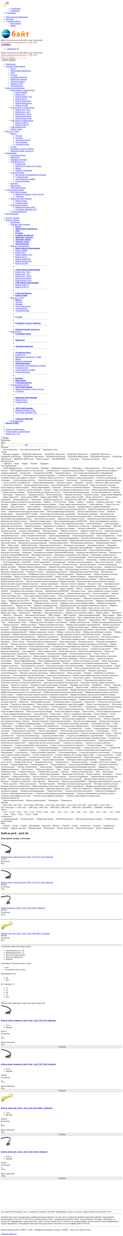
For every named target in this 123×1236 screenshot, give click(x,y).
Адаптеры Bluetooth (19, 212)
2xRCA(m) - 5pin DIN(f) (81, 807)
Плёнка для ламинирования (58, 675)
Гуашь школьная (96, 504)
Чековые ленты (17, 84)
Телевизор (7, 760)
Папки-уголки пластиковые (20, 668)
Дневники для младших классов (71, 519)
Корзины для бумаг (66, 574)
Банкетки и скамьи (64, 483)
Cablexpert (7, 464)
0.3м (25, 812)
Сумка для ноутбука (105, 755)
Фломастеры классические (73, 774)
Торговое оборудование (15, 66)
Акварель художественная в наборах (102, 471)
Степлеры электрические (23, 748)
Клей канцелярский (11, 562)
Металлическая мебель (54, 610)
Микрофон (37, 613)
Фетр (98, 772)
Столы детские (21, 752)
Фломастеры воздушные (49, 774)
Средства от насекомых (73, 743)
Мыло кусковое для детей (44, 617)
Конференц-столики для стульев (42, 574)
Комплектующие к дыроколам (104, 569)
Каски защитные (29, 557)
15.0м (5, 814)
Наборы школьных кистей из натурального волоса (33, 634)
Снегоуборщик (102, 731)
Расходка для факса (41, 707)
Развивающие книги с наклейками (67, 702)
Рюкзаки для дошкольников (85, 721)
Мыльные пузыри (26, 620)
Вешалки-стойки (91, 495)
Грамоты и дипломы (105, 502)
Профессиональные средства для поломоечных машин (93, 695)
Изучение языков (60, 540)
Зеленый (96, 826)
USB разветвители (18, 127)
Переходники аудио (23, 118)
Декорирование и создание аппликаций (94, 507)
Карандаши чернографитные (81, 548)
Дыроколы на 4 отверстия (78, 526)
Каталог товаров (8, 60)
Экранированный (10, 819)
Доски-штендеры (112, 524)
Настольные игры (91, 637)
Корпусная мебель (78, 577)
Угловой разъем (111, 819)
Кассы (13, 68)
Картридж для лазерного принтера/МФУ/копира (54, 552)
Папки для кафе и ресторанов (74, 656)
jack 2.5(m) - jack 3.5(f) (12, 805)
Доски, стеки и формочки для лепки (69, 524)
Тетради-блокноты (58, 764)
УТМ (115, 769)
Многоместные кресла (54, 613)
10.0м (118, 812)
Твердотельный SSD (73, 757)
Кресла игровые (67, 589)
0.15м (12, 812)
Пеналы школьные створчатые (44, 670)
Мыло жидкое (108, 615)
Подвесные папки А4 (62, 678)
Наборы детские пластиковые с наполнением (48, 622)
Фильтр (5, 438)
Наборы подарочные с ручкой (41, 632)
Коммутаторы (21, 201)
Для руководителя (22, 140)
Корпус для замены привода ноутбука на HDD (33, 577)
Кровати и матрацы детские (96, 589)
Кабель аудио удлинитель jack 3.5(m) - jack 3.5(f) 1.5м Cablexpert (27, 857)
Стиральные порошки (27, 750)
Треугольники (27, 769)
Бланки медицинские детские (37, 485)
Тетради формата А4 (39, 764)
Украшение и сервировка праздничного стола (91, 769)
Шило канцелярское (75, 786)
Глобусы (80, 502)
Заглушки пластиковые (65, 528)
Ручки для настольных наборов (39, 711)
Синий (75, 826)
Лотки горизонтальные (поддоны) (72, 596)
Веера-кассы (21, 495)
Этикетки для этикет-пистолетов (78, 791)
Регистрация (16, 23)
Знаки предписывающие (59, 536)
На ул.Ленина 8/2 (10, 450)
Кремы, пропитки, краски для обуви (37, 586)
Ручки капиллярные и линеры (67, 711)
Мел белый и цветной (65, 608)
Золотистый (85, 826)
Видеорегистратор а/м (53, 499)
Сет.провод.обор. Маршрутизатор (75, 726)
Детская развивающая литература (60, 511)
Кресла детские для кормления (83, 586)
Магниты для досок (73, 598)
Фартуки (65, 772)
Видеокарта (36, 499)
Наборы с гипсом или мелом (68, 632)
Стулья (13, 147)
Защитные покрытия (113, 531)
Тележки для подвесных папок (27, 760)
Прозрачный (34, 826)
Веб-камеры (15, 186)
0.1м (5, 812)
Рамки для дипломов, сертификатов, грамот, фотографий (60, 704)
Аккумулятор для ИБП (43, 473)
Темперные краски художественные (82, 760)
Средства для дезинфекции (44, 733)
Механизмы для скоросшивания (102, 610)
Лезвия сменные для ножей (79, 593)
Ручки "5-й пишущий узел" (24, 709)
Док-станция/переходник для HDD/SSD (70, 521)
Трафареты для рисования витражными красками (75, 767)
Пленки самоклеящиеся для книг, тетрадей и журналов (95, 675)
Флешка (33, 774)
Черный (6, 826)
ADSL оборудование (19, 205)
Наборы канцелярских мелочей (24, 630)
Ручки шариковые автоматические (26, 716)
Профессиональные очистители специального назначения (94, 690)
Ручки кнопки (88, 711)
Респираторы (91, 707)
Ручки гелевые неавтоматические (100, 709)
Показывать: (6, 963)
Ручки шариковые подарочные (31, 719)
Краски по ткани (95, 584)
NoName (34, 464)
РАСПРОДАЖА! (59, 459)
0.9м (46, 812)
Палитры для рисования (57, 654)
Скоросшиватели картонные (23, 731)
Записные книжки (50, 531)
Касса (41, 557)
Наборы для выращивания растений (107, 622)
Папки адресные (24, 656)
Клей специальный (42, 562)
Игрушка (52, 538)
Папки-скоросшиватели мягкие (99, 666)
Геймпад (47, 502)
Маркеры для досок (40, 601)
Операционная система (38, 649)
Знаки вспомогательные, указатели (72, 533)
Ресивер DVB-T (76, 707)
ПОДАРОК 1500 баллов (55, 454)
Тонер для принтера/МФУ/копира (82, 764)
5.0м (104, 812)
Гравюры (90, 502)
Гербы (71, 502)
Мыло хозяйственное (66, 617)
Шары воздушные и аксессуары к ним (48, 786)
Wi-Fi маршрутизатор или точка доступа (26, 471)
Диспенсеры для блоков (87, 514)
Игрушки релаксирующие (92, 538)
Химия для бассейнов (21, 776)
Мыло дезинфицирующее (89, 615)
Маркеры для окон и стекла (62, 601)
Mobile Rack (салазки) (60, 468)
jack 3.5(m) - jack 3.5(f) (77, 805)
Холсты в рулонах (40, 776)
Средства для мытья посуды (27, 736)
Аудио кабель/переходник (43, 483)
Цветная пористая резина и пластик (99, 779)
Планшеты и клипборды (104, 673)
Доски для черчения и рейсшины (37, 524)
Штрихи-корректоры (102, 789)
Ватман (117, 492)
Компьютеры (11, 153)
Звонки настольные (11, 533)
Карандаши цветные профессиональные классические (44, 548)
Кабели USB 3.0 (22, 125)
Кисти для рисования (77, 557)
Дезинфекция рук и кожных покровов (59, 507)
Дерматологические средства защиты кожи (26, 511)
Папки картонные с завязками (64, 658)
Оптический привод (59, 649)
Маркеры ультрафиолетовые (45, 605)
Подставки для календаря (33, 680)
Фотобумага (11, 64)
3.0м (91, 812)
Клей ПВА (26, 562)
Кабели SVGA (21, 99)
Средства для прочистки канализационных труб (43, 738)
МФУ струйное (70, 615)
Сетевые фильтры (22, 181)
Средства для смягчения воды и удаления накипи (85, 738)
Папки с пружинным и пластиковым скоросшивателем (85, 663)
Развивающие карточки (40, 702)
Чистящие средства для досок (106, 784)
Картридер (27, 552)
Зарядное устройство (69, 531)
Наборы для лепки (28, 625)
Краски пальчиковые (49, 584)
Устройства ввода (18, 162)
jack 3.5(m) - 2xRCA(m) (33, 805)
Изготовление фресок (41, 540)
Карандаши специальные (74, 545)
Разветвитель (66, 800)
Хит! (105, 459)
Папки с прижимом (52, 663)
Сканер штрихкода (101, 728)
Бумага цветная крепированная (76, 492)
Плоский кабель (27, 819)
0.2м (19, 812)
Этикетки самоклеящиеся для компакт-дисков (96, 793)
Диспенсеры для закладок (105, 516)
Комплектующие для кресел (22, 151)
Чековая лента (53, 781)
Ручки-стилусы (94, 719)
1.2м (59, 812)
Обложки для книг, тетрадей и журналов (27, 644)
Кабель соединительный (13, 800)
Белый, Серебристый (104, 828)
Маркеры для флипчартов (21, 603)
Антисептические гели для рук (51, 480)
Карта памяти (14, 550)
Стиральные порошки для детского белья (56, 750)
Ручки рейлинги (41, 714)
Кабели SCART (21, 105)
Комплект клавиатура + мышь (50, 569)
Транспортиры (46, 767)
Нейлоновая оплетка (64, 819)
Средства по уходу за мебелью (98, 743)
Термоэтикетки (17, 86)
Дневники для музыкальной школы (101, 519)
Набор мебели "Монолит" (75, 620)
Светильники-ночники (100, 723)
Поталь (108, 685)
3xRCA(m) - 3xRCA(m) (59, 807)
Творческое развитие (92, 757)
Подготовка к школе (82, 678)
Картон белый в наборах (33, 550)
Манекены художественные (95, 598)
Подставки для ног (74, 680)
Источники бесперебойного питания (30, 175)
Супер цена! (74, 459)
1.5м (65, 812)
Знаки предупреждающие (82, 536)
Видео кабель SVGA (94, 497)
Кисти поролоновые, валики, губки (103, 557)
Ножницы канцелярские (107, 642)
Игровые (19, 138)
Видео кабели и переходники (23, 90)
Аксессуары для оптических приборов (39, 475)
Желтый (56, 826)
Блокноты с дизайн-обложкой (29, 490)
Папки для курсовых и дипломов (103, 656)
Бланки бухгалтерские (12, 485)
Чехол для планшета (28, 784)
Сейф (115, 723)
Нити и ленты (18, 642)
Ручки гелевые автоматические (71, 709)
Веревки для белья (36, 495)
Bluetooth (45, 468)
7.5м (111, 812)
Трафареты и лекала (106, 767)
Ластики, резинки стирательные (51, 593)
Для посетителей (22, 144)
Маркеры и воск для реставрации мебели (77, 603)
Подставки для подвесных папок (98, 680)
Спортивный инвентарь (21, 733)
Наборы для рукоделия (21, 627)
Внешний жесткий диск (99, 499)
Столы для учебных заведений (42, 752)
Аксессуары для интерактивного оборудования (93, 473)
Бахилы (89, 483)
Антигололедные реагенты (24, 480)
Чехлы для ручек (10, 784)
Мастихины (23, 608)
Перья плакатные (57, 673)
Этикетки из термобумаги (105, 791)
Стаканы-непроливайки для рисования (31, 745)
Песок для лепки (74, 673)
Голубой (65, 826)
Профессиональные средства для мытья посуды (63, 692)
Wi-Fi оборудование (19, 192)
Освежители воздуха (79, 649)
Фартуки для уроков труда (82, 772)
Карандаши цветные (96, 545)
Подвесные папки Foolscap (39, 678)
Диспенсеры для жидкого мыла (79, 516)
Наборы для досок (10, 625)
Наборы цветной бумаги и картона (97, 632)
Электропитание (17, 173)
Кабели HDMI (21, 92)
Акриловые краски (63, 473)
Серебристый (108, 826)
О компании (16, 8)
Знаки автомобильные (46, 533)
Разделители (90, 702)
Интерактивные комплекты (82, 543)
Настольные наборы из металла (101, 639)
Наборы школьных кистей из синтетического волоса (78, 634)
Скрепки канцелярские (47, 731)
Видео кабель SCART (74, 497)
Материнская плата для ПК (42, 608)
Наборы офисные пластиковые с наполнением (87, 630)
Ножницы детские (86, 642)
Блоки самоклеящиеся (41, 487)
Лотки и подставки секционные (102, 596)
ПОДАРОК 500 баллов (100, 457)
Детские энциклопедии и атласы (90, 511)
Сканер (88, 728)
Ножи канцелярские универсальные (42, 642)
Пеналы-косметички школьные (72, 670)
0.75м (39, 812)
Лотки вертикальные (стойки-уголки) (39, 596)
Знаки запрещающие (98, 533)
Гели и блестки (60, 502)
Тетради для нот (62, 762)
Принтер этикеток (98, 687)
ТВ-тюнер (57, 757)
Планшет (88, 673)
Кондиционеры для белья (56, 572)
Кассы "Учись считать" (55, 557)
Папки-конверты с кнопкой (32, 666)
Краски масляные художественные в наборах (96, 581)
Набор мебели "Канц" (53, 620)
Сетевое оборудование (15, 190)
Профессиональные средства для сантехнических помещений (75, 697)
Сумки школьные (19, 757)
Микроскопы (24, 613)
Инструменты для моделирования (33, 543)
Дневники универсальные (40, 521)
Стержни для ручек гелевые (94, 748)
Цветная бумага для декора (19, 779)
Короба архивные (84, 574)
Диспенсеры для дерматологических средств (45, 516)
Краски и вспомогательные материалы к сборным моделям (50, 581)
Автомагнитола (52, 471)
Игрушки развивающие (68, 538)
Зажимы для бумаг (106, 528)
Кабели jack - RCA (23, 110)
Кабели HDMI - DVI (23, 97)
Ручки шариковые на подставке (56, 716)
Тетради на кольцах (80, 762)
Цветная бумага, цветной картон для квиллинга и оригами (57, 779)
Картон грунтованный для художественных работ (66, 550)
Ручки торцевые (101, 714)
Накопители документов (48, 637)
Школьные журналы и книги (58, 789)
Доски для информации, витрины (103, 521)
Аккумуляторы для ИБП (25, 179)
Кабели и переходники (15, 88)
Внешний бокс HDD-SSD (75, 499)
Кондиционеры (12, 214)
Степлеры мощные (94, 745)
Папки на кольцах (87, 658)
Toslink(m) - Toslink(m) (103, 807)
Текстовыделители (112, 757)
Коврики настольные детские (61, 567)
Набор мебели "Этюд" (18, 622)
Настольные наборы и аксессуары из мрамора (40, 639)
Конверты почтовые (35, 572)
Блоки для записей (80, 485)
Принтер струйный (65, 687)
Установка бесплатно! (91, 459)
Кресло (79, 589)
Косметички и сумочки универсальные (40, 579)
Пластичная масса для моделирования (28, 675)
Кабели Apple (16, 129)
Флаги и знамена (20, 774)
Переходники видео (23, 103)
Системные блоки (18, 155)
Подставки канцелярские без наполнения (61, 683)
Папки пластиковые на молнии (86, 661)
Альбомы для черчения (67, 475)
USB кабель (77, 468)
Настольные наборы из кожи (73, 639)
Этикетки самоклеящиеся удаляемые (48, 796)
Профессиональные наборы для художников (49, 690)
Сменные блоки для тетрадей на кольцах (77, 731)
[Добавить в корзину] (61, 868)
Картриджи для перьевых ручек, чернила (72, 555)
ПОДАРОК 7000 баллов (24, 459)
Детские (18, 136)
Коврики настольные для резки (89, 567)
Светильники (49, 723)
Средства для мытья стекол (53, 736)
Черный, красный (18, 828)
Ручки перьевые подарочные (109, 711)
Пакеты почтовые (37, 654)
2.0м (78, 812)
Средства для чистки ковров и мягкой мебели (77, 740)
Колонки (14, 183)
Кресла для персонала (108, 586)
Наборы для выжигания (79, 622)
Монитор (7, 615)
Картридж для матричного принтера (92, 552)
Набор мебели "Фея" (97, 620)
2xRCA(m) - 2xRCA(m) (38, 807)
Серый (23, 826)
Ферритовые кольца (45, 819)
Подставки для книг (55, 680)
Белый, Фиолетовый (84, 828)
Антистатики (72, 480)
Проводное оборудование (21, 199)
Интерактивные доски (58, 543)
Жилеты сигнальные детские (19, 528)
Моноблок (18, 615)
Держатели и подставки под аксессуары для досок (64, 509)
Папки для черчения (41, 658)
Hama (17, 464)
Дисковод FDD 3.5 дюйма (26, 514)
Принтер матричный (45, 687)
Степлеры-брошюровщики (48, 748)
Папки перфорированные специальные (54, 661)
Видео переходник (21, 499)
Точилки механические (108, 764)
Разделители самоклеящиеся (22, 704)
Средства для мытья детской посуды (96, 733)
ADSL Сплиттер (31, 468)
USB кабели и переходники (22, 120)
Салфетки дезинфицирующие (28, 723)
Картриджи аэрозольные (42, 555)
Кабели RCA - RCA (23, 114)
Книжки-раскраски (88, 564)
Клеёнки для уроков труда (110, 560)
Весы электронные (54, 495)
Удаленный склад (50, 450)
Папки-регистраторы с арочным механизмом (64, 666)
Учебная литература (26, 772)
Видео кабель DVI (10, 497)
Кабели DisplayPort (23, 101)
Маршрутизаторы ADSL (25, 207)
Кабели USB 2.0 (22, 123)
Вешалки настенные (73, 495)
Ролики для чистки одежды (110, 707)
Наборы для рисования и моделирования (83, 625)
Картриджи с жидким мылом (103, 555)
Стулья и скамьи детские (42, 755)
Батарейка (79, 483)
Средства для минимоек (68, 733)
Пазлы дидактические (47, 651)
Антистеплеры (86, 480)
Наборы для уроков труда (78, 627)
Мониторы (15, 157)
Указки (66, 769)
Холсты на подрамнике (78, 776)
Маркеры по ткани (23, 605)
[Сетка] (4, 1001)
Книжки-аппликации (51, 564)
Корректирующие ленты (99, 577)
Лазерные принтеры (19, 160)
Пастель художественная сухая (87, 668)
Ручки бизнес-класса (46, 709)
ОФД (13, 73)
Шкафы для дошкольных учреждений (101, 786)
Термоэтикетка (105, 760)
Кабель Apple (13, 545)
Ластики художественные (24, 593)
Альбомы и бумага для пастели (51, 478)
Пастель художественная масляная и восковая (53, 668)
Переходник (53, 800)
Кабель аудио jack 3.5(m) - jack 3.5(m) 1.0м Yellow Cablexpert (25, 933)
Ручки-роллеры (53, 719)
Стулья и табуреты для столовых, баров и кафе (74, 755)
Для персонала (21, 142)
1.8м (72, 812)
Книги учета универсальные (28, 564)
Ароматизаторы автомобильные (108, 480)
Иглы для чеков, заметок (36, 538)
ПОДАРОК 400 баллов (55, 457)
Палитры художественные (80, 654)
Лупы (33, 598)
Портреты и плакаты (19, 685)
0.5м (32, 812)
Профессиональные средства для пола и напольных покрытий (42, 695)
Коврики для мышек (23, 170)
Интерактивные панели (106, 543)
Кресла (13, 134)
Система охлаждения (56, 728)
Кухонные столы (78, 591)
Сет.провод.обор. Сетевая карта (105, 726)
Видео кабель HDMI (29, 497)
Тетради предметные (19, 764)
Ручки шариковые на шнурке (84, 716)
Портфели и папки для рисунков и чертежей (49, 685)
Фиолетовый (49, 828)
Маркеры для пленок (84, 601)
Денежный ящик (34, 509)
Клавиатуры (20, 164)
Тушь (58, 769)
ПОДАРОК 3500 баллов (33, 457)
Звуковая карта (28, 533)
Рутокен (14, 75)
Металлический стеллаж (77, 610)
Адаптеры (19, 196)
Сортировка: (6, 946)
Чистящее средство (47, 784)
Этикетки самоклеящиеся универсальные (83, 796)
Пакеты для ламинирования (90, 651)
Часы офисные (39, 781)
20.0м (13, 814)
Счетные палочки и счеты (39, 757)
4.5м (98, 812)
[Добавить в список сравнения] (2, 1036)
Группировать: (7, 974)
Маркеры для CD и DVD (19, 601)
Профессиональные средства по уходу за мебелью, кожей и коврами (48, 699)
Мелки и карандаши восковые (29, 610)
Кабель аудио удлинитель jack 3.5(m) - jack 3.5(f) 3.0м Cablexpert (27, 882)
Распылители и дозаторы (19, 707)
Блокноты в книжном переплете (77, 487)
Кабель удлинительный (36, 800)
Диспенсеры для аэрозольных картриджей (57, 514)
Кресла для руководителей (46, 589)
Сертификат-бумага (23, 726)
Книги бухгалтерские (104, 562)
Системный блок (75, 728)
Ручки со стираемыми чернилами (77, 714)
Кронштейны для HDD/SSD (57, 591)
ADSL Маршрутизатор (12, 468)
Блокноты (57, 487)
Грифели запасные (18, 504)
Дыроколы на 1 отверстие (54, 526)
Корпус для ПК (61, 577)
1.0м (52, 812)
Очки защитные (28, 651)
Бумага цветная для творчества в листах (44, 492)
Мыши (18, 168)
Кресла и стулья (12, 131)
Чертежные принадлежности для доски (105, 781)
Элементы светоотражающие (32, 791)
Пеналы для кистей (111, 668)
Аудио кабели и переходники (23, 107)
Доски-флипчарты (94, 524)
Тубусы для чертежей (45, 769)
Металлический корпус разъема (89, 819)
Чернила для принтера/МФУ (74, 781)
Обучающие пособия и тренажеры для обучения (87, 644)
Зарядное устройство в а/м (91, 531)
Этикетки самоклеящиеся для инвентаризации (55, 793)
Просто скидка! (43, 459)
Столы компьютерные (67, 752)
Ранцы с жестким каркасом (98, 704)
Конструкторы (107, 572)
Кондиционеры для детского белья (84, 572)
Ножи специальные (68, 642)
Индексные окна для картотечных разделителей (89, 540)
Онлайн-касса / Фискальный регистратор (33, 646)
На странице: (6, 984)
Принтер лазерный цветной (23, 687)
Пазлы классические (67, 651)
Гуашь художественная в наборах (42, 504)
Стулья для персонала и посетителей (94, 752)
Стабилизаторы (21, 177)
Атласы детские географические (16, 483)
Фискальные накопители (21, 71)
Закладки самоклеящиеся (29, 531)
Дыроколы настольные (101, 526)
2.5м (85, 812)
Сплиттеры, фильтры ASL (26, 209)
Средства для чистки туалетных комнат (44, 743)
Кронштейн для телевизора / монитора (27, 591)
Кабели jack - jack (22, 112)
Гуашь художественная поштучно (72, 504)
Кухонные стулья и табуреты (22, 149)
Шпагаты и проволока (82, 789)
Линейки (115, 593)
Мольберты (116, 613)
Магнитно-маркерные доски (50, 598)
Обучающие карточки (56, 644)
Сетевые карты (21, 203)
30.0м (20, 814)
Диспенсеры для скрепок (45, 519)
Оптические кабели (23, 116)
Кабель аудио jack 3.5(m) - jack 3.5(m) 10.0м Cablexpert (23, 908)
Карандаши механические (50, 545)
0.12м (28, 814)
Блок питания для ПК (61, 485)
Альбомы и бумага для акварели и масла (96, 475)
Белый (15, 826)
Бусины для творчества (101, 492)
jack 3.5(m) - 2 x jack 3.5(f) (99, 805)
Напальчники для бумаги (71, 637)
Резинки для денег (59, 707)
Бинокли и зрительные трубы (107, 483)
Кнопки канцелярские (108, 564)
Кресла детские (61, 586)
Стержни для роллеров (71, 748)
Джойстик (111, 511)
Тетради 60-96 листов (44, 762)
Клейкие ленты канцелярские (80, 562)
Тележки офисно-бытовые (53, 760)
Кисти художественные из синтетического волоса (63, 560)
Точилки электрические (27, 767)
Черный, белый (34, 828)
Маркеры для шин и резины (46, 603)
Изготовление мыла (21, 540)
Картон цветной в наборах (101, 550)
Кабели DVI (20, 94)
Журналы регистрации (43, 528)
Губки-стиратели (34, 507)
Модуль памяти (102, 613)
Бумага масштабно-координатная (105, 490)
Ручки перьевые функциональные (17, 714)
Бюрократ (44, 464)
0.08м (35, 814)
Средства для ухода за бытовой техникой (38, 740)
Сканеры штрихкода (19, 77)
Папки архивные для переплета (46, 656)
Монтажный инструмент (35, 615)
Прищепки (113, 687)
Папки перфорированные (24, 661)
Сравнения (15, 11)
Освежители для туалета (101, 649)
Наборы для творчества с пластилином (49, 627)
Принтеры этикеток (19, 79)
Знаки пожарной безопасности (33, 536)
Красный (46, 826)
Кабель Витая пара (29, 545)
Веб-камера (8, 495)
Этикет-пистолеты (54, 791)
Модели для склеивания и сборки (79, 613)
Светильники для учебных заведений (73, 723)
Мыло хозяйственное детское (90, 617)
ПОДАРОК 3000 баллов (100, 454)
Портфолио (97, 685)
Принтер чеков (82, 687)
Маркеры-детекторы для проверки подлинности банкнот (83, 605)
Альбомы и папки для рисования (80, 478)
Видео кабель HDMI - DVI (52, 497)
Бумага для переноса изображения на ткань (71, 490)
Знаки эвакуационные (105, 536)
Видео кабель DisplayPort (111, 495)
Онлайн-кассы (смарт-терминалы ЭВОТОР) (71, 646)
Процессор (23, 702)
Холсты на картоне (58, 776)
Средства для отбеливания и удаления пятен (85, 736)
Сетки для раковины (36, 728)
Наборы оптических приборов (52, 630)
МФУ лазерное (55, 615)
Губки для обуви (17, 507)
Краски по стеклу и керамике (73, 584)
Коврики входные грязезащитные (32, 567)
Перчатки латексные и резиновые (34, 673)
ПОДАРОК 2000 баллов (77, 454)
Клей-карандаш (59, 562)
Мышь (38, 620)
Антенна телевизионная (106, 478)
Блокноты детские (100, 487)
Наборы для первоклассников (51, 625)
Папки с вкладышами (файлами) (28, 663)
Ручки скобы (56, 714)
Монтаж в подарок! (11, 454)
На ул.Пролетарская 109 (30, 450)
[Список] (2, 1001)
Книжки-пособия (70, 564)
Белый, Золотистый (65, 828)
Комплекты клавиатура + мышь (28, 166)
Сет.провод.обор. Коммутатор (46, 726)
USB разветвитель (92, 468)
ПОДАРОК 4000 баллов (78, 457)
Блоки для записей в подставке (103, 485)
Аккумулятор (25, 473)
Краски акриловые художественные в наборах (78, 579)
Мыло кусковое (24, 617)
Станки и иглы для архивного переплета (67, 745)
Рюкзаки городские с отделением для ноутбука (51, 721)
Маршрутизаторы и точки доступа (29, 194)
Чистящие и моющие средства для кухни (74, 784)
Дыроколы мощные (33, 526)
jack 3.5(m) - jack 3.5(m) (55, 805)
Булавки (47, 490)
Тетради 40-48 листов (23, 762)
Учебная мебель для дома (48, 772)
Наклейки (107, 634)
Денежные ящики (18, 81)
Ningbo (25, 464)
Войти (13, 26)
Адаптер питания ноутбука (73, 471)
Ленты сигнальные (100, 593)
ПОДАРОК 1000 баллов (32, 454)
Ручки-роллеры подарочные (74, 719)
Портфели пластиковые (79, 685)
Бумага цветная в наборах (14, 492)
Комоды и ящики (28, 569)
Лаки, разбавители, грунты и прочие (103, 591)
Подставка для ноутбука (103, 678)
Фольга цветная (93, 774)
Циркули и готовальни (20, 781)
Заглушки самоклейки (87, 528)
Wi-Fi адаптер (108, 468)
